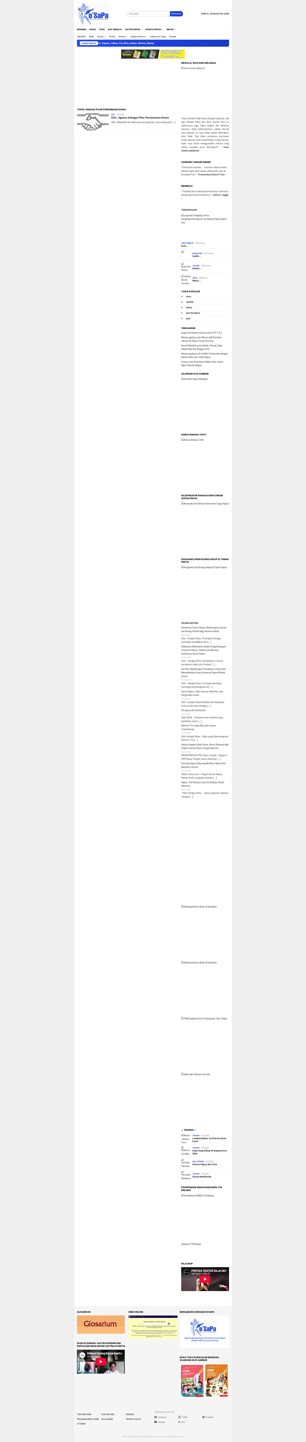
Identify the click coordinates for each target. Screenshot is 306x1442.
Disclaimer (107, 1419)
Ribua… (196, 280)
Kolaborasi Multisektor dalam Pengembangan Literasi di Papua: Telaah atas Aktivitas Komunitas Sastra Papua (203, 650)
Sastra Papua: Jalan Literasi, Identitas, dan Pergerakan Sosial (202, 693)
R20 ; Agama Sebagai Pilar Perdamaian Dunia (140, 117)
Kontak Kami (107, 1414)
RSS (183, 1422)
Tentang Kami (84, 1414)
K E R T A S (216, 332)
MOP (188, 318)
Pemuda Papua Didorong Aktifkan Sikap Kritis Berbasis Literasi (203, 765)
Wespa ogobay (188, 337)
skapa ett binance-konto (193, 332)
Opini (194, 278)
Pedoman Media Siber (88, 1419)
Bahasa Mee (197, 253)
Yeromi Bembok (189, 345)
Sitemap (81, 1423)
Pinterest (209, 1417)
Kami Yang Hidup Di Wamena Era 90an (209, 1152)
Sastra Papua (193, 313)
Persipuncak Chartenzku (193, 710)
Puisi (188, 296)
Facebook (162, 1417)
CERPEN (189, 302)
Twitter (185, 1417)
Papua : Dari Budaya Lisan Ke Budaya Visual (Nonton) (202, 784)
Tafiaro (196, 266)
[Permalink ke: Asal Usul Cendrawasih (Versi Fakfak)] (205, 227)
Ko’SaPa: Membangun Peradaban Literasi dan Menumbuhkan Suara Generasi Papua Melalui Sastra (203, 672)
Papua (189, 307)
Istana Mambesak (201, 1176)
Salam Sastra (189, 622)
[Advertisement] (128, 81)
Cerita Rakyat (187, 243)
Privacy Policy (133, 1419)
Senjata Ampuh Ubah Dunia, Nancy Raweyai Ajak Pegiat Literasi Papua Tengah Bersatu (205, 746)
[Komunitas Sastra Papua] (93, 13)
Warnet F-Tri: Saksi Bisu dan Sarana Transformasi (198, 727)
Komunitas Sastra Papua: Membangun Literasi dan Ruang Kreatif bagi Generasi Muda (203, 629)
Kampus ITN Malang (191, 1243)
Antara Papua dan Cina (204, 1164)
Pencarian (176, 13)
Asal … (184, 245)
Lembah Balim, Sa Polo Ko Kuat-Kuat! (209, 1140)
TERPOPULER (189, 209)
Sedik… (196, 256)
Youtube (161, 1422)
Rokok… (196, 268)
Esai (113, 114)
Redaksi (130, 1414)
